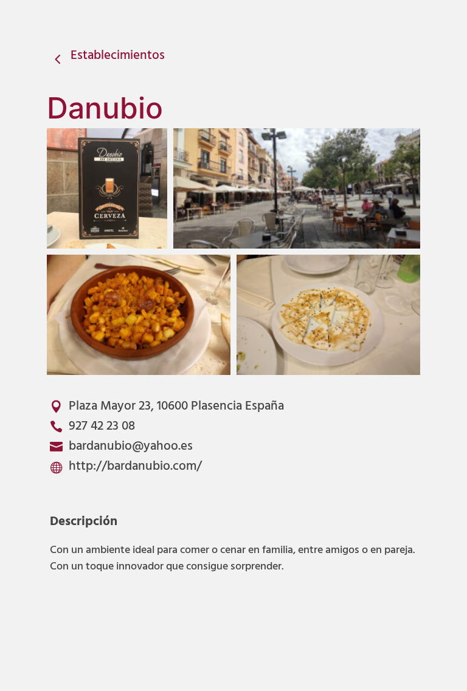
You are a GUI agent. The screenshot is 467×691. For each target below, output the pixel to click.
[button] (107, 188)
